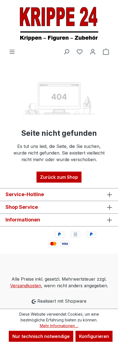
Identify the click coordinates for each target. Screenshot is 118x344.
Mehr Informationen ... (59, 325)
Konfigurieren (94, 336)
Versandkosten (25, 285)
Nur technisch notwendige (41, 336)
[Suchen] (66, 51)
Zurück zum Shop (59, 177)
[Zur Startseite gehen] (59, 24)
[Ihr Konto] (92, 51)
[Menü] (12, 51)
